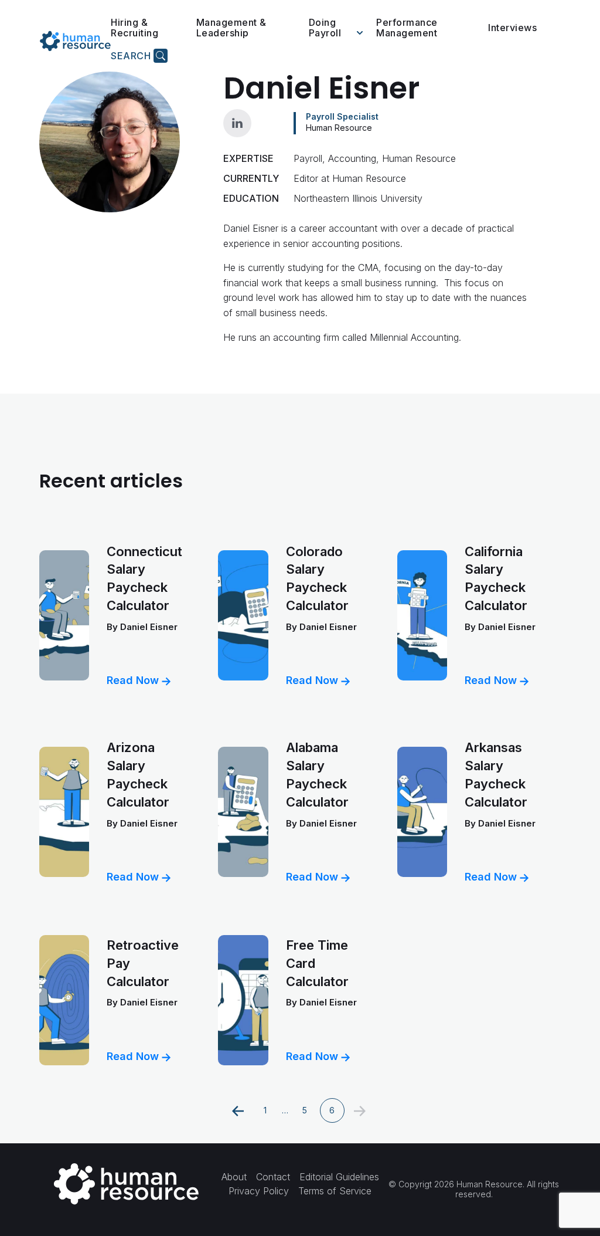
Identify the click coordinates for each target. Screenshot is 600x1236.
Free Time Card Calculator (317, 963)
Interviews (512, 27)
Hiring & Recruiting (134, 27)
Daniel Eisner (149, 626)
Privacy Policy (259, 1191)
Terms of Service (334, 1191)
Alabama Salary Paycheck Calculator (317, 774)
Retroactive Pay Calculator (143, 963)
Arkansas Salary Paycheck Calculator (496, 774)
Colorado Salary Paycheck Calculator (317, 578)
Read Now (134, 680)
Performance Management (407, 27)
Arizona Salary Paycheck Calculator (138, 774)
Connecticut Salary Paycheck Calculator (144, 578)
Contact (273, 1177)
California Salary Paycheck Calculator (496, 578)
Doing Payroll (325, 27)
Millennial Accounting (414, 337)
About (234, 1177)
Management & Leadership (231, 27)
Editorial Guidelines (339, 1177)
